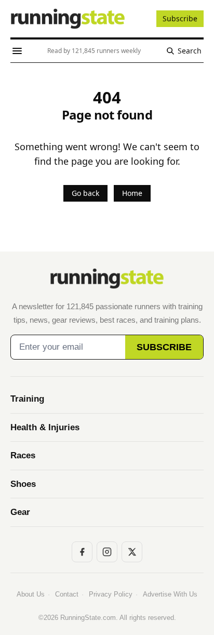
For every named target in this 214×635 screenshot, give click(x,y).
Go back (85, 193)
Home (132, 193)
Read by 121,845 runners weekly (94, 50)
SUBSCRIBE (164, 347)
